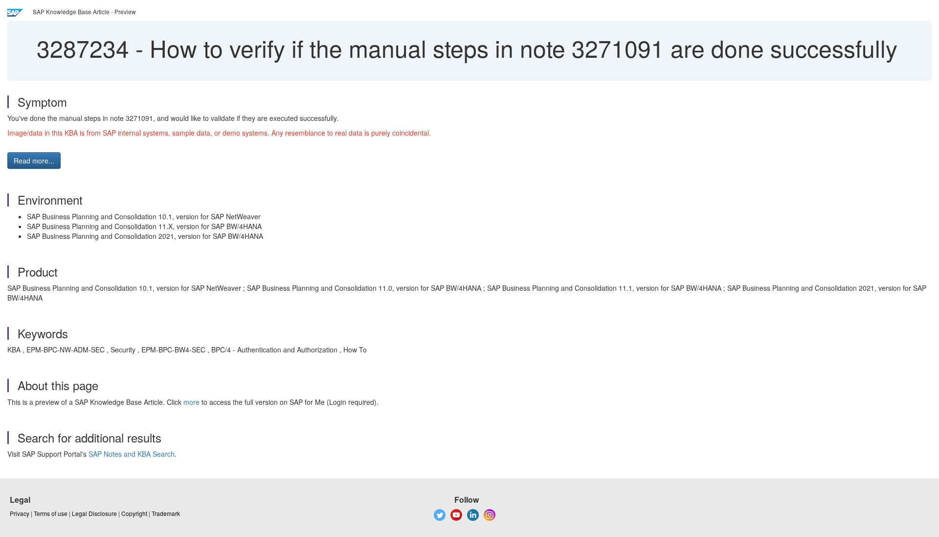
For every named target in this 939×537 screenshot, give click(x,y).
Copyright (134, 513)
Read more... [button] (34, 160)
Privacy (19, 513)
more (191, 402)
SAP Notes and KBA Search (132, 454)
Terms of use (50, 513)
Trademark (166, 513)
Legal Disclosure (94, 513)
